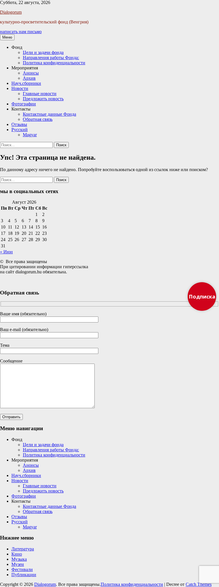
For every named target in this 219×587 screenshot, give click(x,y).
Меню (7, 37)
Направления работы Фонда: (51, 57)
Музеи (17, 564)
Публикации (23, 574)
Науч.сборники (26, 83)
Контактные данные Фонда (49, 114)
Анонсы (31, 73)
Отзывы (19, 124)
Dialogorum (11, 12)
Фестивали (22, 569)
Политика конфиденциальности (54, 62)
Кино (16, 554)
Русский (19, 129)
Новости (19, 88)
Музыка (19, 559)
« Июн (6, 251)
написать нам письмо (21, 31)
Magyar (30, 134)
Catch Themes (199, 584)
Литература (22, 548)
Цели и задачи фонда (43, 52)
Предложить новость (43, 98)
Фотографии (23, 103)
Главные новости (39, 93)
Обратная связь (37, 119)
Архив (29, 78)
